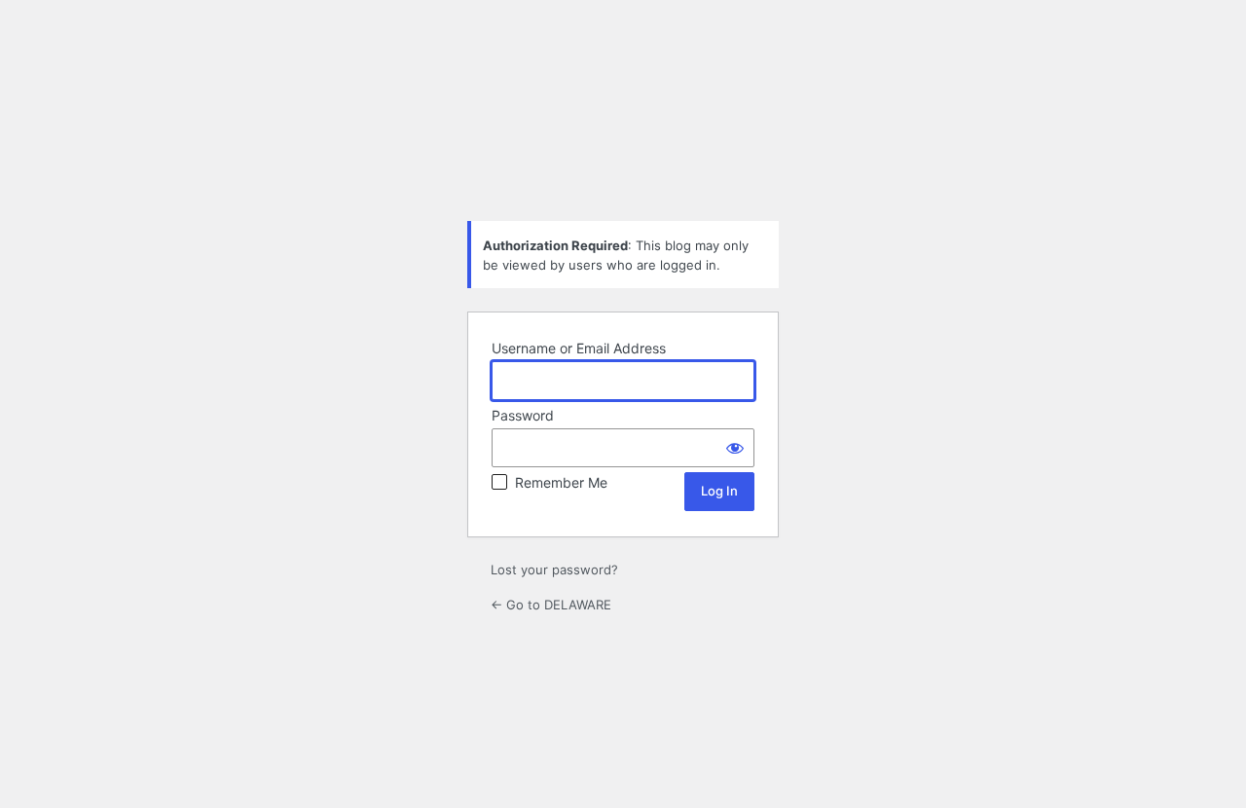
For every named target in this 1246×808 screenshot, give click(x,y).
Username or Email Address (579, 348)
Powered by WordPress (623, 157)
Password (523, 415)
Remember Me (561, 482)
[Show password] (734, 447)
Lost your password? (554, 569)
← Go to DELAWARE (551, 604)
